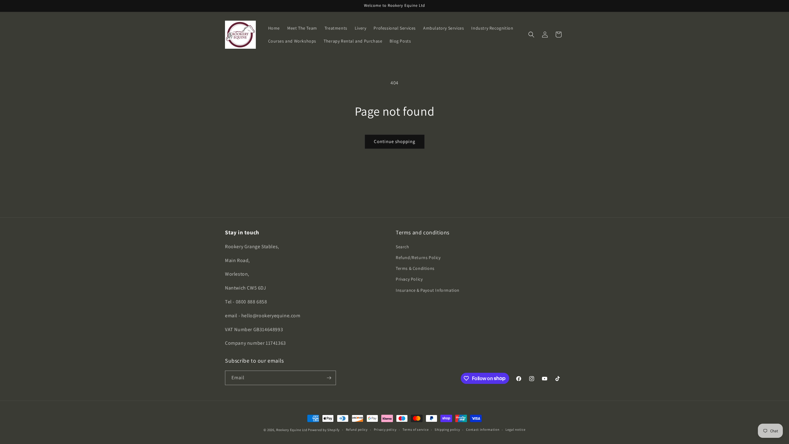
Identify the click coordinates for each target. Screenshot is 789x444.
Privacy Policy (409, 279)
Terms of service (415, 429)
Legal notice (515, 429)
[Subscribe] (329, 378)
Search (402, 246)
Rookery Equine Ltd (291, 430)
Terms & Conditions (415, 268)
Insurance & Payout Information (428, 290)
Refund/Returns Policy (418, 257)
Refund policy (357, 429)
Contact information (482, 429)
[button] (531, 34)
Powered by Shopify (324, 430)
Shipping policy (447, 429)
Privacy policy (385, 429)
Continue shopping (394, 141)
